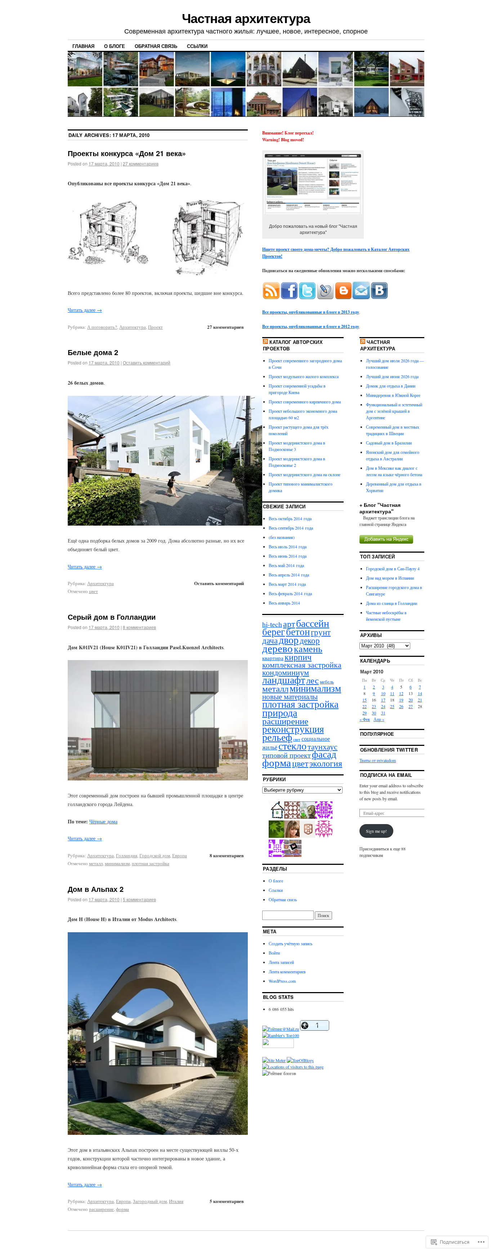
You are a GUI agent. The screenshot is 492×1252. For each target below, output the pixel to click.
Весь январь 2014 (284, 603)
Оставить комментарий (146, 362)
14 (420, 693)
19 (401, 700)
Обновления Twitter (389, 749)
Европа (179, 855)
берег (273, 631)
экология (325, 763)
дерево (277, 648)
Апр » (379, 719)
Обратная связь (156, 46)
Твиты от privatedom (377, 760)
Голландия (126, 855)
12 (401, 693)
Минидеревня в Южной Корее (393, 395)
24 (383, 706)
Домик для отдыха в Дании (390, 386)
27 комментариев (140, 163)
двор (289, 639)
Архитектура (132, 327)
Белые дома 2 (93, 352)
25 (392, 706)
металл (96, 863)
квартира (272, 658)
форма (122, 1209)
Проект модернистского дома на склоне (304, 474)
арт (289, 623)
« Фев (364, 719)
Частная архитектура (246, 17)
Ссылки (197, 46)
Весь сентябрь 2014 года (291, 528)
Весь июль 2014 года (288, 546)
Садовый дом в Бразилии (389, 443)
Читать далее (85, 309)
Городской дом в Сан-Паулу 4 (393, 568)
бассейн (312, 623)
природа (279, 712)
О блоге (114, 46)
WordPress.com (282, 981)
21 (420, 700)
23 (374, 706)
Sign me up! (376, 831)
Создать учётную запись (290, 943)
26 (401, 706)
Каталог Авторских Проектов (293, 345)
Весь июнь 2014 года (288, 556)
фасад (324, 754)
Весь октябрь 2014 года (290, 518)
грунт (321, 632)
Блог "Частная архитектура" (380, 508)
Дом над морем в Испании (390, 578)
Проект (155, 327)
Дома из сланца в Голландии (391, 603)
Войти (274, 953)
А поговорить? (102, 327)
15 (364, 700)
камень (308, 648)
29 (364, 713)
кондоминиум (285, 672)
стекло (292, 745)
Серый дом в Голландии (112, 616)
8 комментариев (139, 627)
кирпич (298, 657)
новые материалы (290, 696)
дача (270, 640)
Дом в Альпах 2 (96, 889)
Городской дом (154, 855)
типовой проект (286, 755)
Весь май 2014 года (286, 565)
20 (410, 700)
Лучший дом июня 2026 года (392, 376)
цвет (93, 591)
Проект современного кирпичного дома (305, 401)
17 (383, 700)
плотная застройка (150, 863)
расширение (101, 1209)
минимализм (117, 863)
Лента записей (281, 962)
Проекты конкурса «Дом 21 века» (127, 153)
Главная (83, 46)
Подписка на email (386, 774)
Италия (176, 1201)
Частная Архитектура (377, 345)
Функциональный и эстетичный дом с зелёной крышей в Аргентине (394, 411)
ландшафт (283, 679)
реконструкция (293, 728)
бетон (298, 631)
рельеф (277, 737)
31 (383, 713)
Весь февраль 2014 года (290, 593)
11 (392, 693)
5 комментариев (139, 899)
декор (310, 640)
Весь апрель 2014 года (289, 575)
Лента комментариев (287, 971)
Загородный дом (150, 1201)
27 (410, 706)
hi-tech (272, 624)
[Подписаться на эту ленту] (265, 342)
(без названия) (282, 537)
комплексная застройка (301, 664)
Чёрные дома (103, 821)
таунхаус (322, 746)
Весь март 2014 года (287, 584)
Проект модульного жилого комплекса (304, 376)
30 (374, 713)
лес (312, 680)
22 (364, 706)
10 (383, 693)
